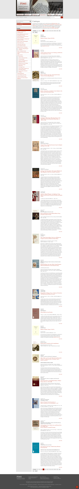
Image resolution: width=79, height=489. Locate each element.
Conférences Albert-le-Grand (21, 76)
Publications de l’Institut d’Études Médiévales (22, 78)
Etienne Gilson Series (20, 42)
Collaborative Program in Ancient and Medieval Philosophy (45, 484)
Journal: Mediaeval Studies (21, 45)
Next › (36, 32)
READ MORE (60, 47)
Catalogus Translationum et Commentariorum (21, 32)
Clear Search (19, 22)
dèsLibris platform (55, 28)
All (18, 30)
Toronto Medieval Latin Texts (21, 74)
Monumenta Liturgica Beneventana (22, 65)
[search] (30, 21)
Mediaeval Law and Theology (23, 63)
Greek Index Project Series (21, 44)
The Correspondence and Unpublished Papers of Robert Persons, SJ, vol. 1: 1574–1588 (51, 381)
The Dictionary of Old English (32, 484)
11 (57, 30)
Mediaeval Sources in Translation (22, 47)
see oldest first (19, 25)
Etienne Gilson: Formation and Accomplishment (50, 343)
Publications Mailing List (57, 478)
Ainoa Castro (36, 486)
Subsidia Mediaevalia (20, 73)
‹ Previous (34, 30)
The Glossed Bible (21, 59)
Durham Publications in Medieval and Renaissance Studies (23, 39)
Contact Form (56, 476)
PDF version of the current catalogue (48, 27)
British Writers (21, 56)
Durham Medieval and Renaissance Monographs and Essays (22, 34)
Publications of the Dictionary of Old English (23, 53)
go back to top (77, 487)
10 (54, 30)
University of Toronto (58, 484)
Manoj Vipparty (49, 486)
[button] (49, 9)
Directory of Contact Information (44, 477)
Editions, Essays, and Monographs (22, 41)
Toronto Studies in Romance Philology (23, 71)
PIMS (23, 6)
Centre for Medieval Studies (48, 24)
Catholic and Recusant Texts (23, 57)
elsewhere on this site (56, 337)
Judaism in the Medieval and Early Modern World (23, 61)
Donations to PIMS (56, 477)
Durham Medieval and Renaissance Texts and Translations (22, 37)
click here (56, 4)
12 (59, 30)
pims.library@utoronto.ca (46, 478)
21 (33, 32)
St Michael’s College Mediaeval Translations (23, 49)
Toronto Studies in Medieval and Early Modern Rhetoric (24, 69)
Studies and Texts (20, 54)
